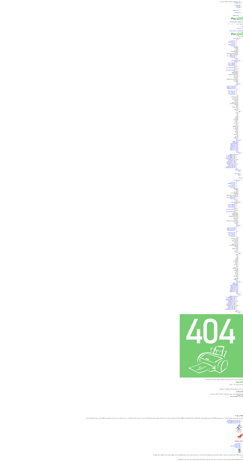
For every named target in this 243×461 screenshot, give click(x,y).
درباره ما (238, 6)
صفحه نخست (237, 5)
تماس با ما (238, 7)
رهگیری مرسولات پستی (235, 445)
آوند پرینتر (213, 454)
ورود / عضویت (236, 10)
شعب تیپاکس (237, 447)
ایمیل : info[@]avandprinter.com (236, 396)
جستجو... (241, 23)
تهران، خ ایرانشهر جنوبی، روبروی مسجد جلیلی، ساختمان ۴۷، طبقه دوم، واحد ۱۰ (226, 393)
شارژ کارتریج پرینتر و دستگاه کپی (233, 420)
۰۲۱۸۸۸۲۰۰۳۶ (237, 2)
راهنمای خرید (237, 443)
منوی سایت (240, 36)
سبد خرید (236, 173)
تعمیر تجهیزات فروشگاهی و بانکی (233, 421)
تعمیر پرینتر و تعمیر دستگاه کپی (233, 422)
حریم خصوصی (237, 444)
